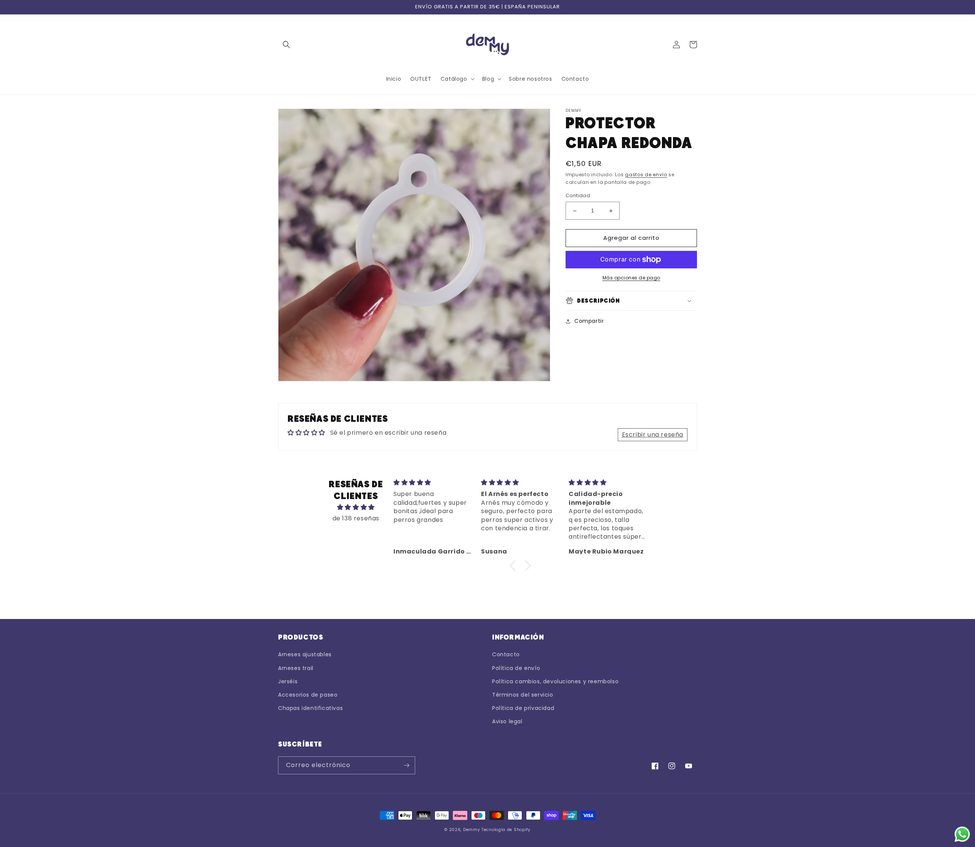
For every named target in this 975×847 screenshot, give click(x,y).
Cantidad (578, 195)
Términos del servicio (522, 695)
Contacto (506, 654)
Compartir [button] (589, 321)
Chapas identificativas (310, 708)
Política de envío (516, 668)
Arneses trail (295, 668)
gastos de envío (646, 174)
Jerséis (287, 681)
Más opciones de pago (631, 277)
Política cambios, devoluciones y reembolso (555, 681)
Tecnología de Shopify (506, 830)
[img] (356, 507)
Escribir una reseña (652, 434)
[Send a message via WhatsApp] (962, 834)
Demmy (471, 830)
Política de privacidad (523, 708)
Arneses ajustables (305, 654)
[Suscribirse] (406, 765)
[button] (286, 44)
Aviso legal (507, 721)
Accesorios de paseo (307, 695)
